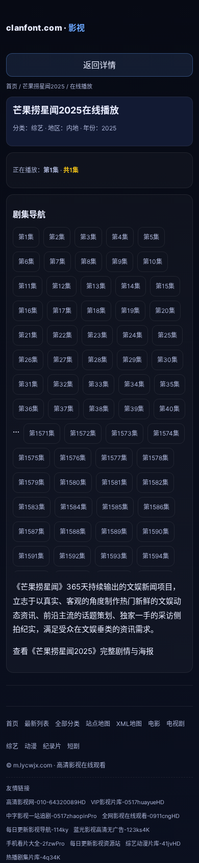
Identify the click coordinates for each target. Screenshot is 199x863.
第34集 (134, 384)
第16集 (27, 310)
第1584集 (73, 507)
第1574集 (166, 433)
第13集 (96, 286)
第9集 (120, 261)
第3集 (88, 237)
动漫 (30, 746)
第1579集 (31, 482)
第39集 (134, 409)
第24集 (132, 335)
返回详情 (99, 65)
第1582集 (155, 482)
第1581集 (114, 482)
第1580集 (73, 482)
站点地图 (98, 724)
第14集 (130, 286)
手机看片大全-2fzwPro (35, 843)
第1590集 (155, 531)
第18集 (96, 310)
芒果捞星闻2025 (43, 86)
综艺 (12, 746)
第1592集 (72, 556)
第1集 (26, 237)
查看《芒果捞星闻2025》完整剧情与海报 (83, 651)
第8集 (88, 261)
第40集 (169, 409)
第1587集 (31, 531)
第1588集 (73, 531)
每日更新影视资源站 (95, 843)
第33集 (98, 384)
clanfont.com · (45, 27)
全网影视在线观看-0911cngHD (141, 816)
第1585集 (115, 507)
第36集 (28, 409)
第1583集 (31, 507)
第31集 (28, 384)
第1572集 (83, 433)
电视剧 (175, 724)
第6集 (26, 261)
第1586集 (156, 507)
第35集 (170, 384)
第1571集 (42, 433)
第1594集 (155, 556)
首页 (11, 86)
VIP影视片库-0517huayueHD (127, 802)
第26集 (28, 360)
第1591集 (31, 556)
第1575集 (31, 458)
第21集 (27, 335)
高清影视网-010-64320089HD (46, 802)
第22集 (62, 335)
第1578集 (155, 458)
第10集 (152, 261)
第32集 (63, 384)
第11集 (27, 286)
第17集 (62, 310)
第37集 (63, 409)
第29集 (132, 360)
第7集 (57, 261)
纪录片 (52, 746)
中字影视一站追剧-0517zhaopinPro (51, 816)
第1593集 (114, 556)
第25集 (167, 335)
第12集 (61, 286)
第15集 (165, 286)
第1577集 (114, 458)
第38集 (99, 409)
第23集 (97, 335)
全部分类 (67, 724)
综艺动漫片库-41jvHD (153, 843)
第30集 (167, 360)
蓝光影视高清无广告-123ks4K (111, 829)
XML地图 (129, 724)
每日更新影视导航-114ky (37, 829)
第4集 (120, 237)
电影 (154, 724)
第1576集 (73, 458)
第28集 (97, 360)
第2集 (57, 237)
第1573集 (124, 433)
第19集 (130, 310)
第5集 (151, 237)
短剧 (73, 746)
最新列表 (36, 724)
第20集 (165, 310)
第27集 (62, 360)
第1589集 (114, 531)
